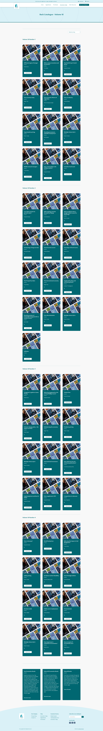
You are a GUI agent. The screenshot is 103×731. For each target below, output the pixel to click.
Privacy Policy (34, 716)
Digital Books (48, 4)
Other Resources (72, 4)
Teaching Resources (55, 717)
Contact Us (33, 717)
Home (42, 4)
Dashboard (81, 1)
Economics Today (63, 4)
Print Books (55, 4)
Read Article (28, 72)
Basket (88, 1)
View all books (67, 689)
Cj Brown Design (81, 728)
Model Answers (54, 716)
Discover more (27, 697)
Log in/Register (85, 4)
